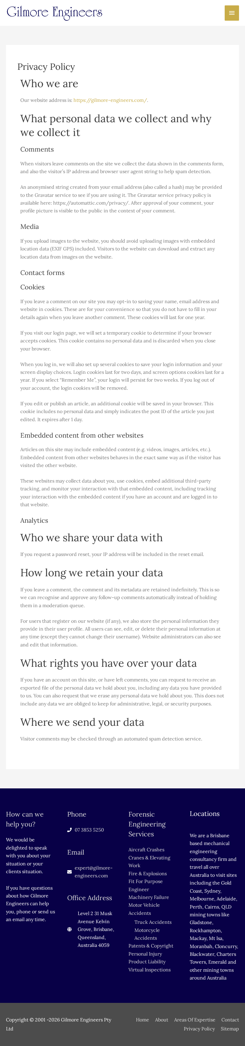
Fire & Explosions (147, 873)
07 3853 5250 (89, 830)
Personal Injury (145, 954)
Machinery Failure (148, 897)
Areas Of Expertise (194, 1020)
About (161, 1020)
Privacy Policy (199, 1029)
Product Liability (147, 962)
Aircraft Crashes (146, 849)
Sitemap (230, 1029)
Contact (230, 1020)
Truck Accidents (153, 922)
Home (142, 1020)
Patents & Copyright (150, 946)
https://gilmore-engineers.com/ (110, 100)
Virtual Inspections (149, 970)
